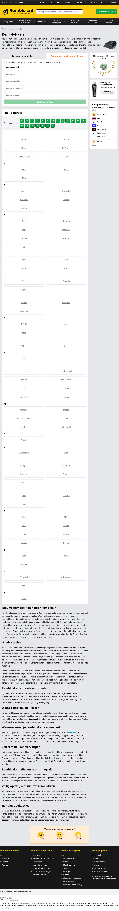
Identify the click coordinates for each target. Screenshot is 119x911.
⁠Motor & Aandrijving (40, 865)
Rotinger (5, 865)
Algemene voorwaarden (72, 878)
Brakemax (6, 858)
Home (42, 2)
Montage (104, 2)
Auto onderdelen (54, 2)
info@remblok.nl (100, 871)
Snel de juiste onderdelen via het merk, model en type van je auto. (33, 62)
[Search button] (81, 12)
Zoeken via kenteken (23, 56)
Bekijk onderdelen (45, 102)
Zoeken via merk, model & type (67, 56)
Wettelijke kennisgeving (72, 884)
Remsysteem (38, 855)
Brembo (5, 862)
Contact (114, 2)
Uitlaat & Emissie (39, 875)
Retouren (68, 2)
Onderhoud (37, 862)
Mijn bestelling (82, 2)
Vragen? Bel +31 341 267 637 (13, 2)
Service (94, 2)
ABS (3, 855)
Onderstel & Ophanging (42, 871)
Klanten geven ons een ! (102, 877)
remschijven (71, 732)
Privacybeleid (68, 881)
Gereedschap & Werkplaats (43, 858)
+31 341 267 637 (100, 868)
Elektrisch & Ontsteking (42, 868)
